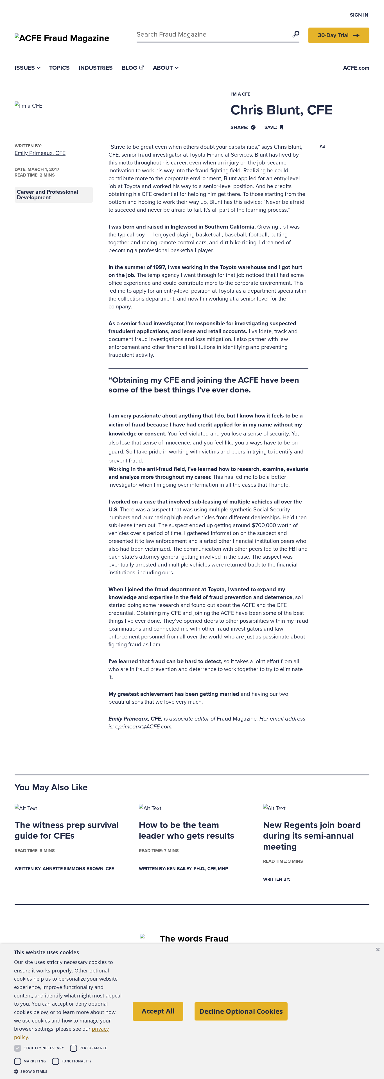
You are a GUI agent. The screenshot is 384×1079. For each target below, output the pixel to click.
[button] (68, 1071)
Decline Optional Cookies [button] (241, 1011)
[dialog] (192, 1011)
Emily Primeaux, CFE (40, 153)
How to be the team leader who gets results (186, 830)
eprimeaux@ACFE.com (143, 726)
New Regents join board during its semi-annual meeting (312, 836)
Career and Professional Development (47, 195)
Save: (271, 127)
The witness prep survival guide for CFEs (67, 830)
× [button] (378, 950)
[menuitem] (27, 67)
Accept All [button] (158, 1010)
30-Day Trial (333, 35)
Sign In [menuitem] (359, 15)
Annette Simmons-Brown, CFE (78, 869)
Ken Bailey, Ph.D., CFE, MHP (197, 869)
